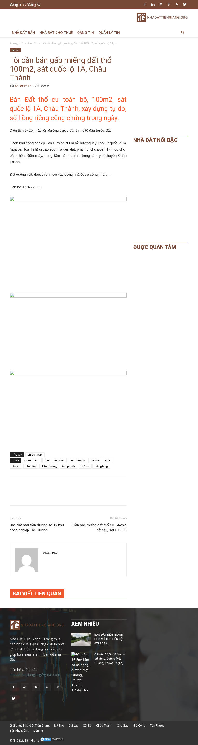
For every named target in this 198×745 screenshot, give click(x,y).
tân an (16, 466)
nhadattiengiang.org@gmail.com (35, 674)
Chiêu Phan (23, 85)
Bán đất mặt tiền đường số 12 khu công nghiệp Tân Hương (37, 527)
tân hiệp (31, 466)
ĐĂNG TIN (85, 32)
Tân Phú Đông (19, 731)
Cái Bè (87, 725)
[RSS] (176, 4)
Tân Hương (49, 466)
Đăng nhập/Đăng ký (25, 4)
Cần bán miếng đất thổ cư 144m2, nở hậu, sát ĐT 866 (100, 527)
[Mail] (160, 4)
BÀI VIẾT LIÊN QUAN (37, 594)
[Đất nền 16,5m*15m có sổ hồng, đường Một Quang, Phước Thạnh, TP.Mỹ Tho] (81, 672)
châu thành (31, 460)
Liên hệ (38, 731)
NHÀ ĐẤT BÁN (23, 32)
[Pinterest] (168, 4)
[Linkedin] (152, 4)
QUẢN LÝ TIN (109, 32)
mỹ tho (95, 460)
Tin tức (32, 43)
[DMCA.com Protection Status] (52, 740)
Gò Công (139, 725)
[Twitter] (184, 4)
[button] (182, 32)
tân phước (69, 466)
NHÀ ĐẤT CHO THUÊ (56, 32)
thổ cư (85, 466)
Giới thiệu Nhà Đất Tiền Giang (30, 725)
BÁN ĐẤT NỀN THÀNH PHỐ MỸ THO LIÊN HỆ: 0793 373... (108, 639)
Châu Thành (104, 725)
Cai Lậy (73, 725)
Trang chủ (16, 43)
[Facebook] (144, 4)
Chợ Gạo (123, 725)
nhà (107, 460)
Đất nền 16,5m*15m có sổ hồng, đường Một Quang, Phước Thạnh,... (109, 659)
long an (59, 460)
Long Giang (77, 460)
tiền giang (101, 466)
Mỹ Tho (59, 725)
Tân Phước (157, 725)
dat (47, 460)
